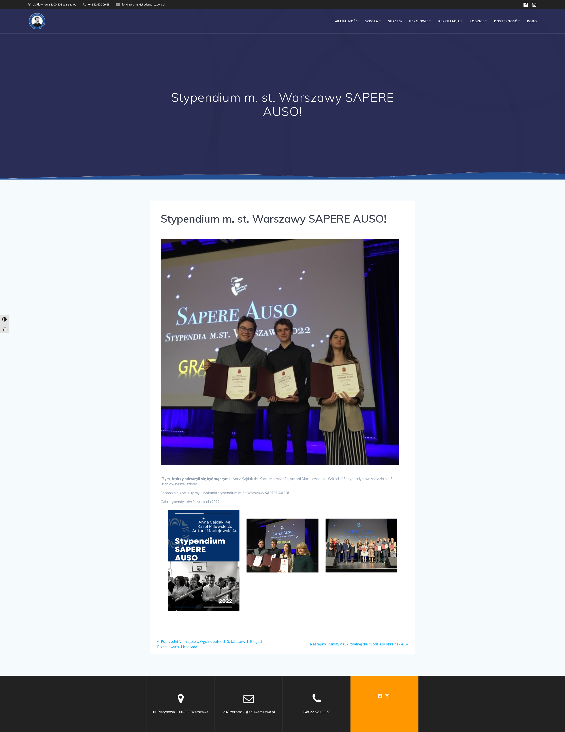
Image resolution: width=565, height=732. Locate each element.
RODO (532, 21)
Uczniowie (418, 21)
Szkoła (371, 21)
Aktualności (347, 21)
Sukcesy (395, 21)
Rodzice (477, 21)
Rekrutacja (449, 21)
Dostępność (505, 21)
